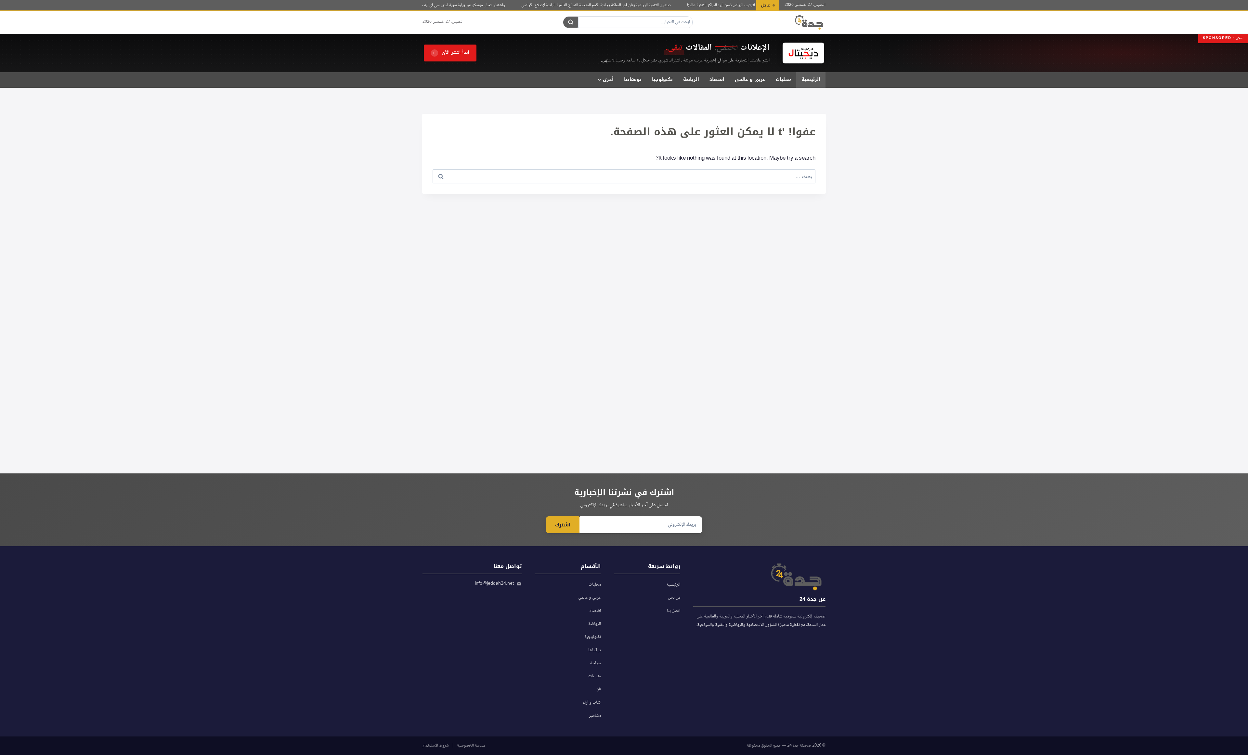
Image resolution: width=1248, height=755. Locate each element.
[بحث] (570, 22)
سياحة (595, 663)
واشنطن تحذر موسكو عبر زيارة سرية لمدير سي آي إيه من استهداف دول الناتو (456, 5)
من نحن (674, 598)
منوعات (594, 676)
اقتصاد (716, 79)
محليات (783, 79)
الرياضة (691, 79)
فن (598, 689)
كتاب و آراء (592, 703)
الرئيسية (810, 79)
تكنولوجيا (662, 79)
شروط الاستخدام (435, 745)
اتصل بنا (673, 611)
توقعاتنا (633, 79)
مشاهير (595, 716)
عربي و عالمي (750, 79)
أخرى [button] (608, 79)
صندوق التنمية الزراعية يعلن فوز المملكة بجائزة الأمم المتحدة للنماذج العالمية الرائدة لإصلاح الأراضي (606, 5)
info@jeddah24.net (494, 584)
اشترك (562, 524)
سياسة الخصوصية (471, 745)
